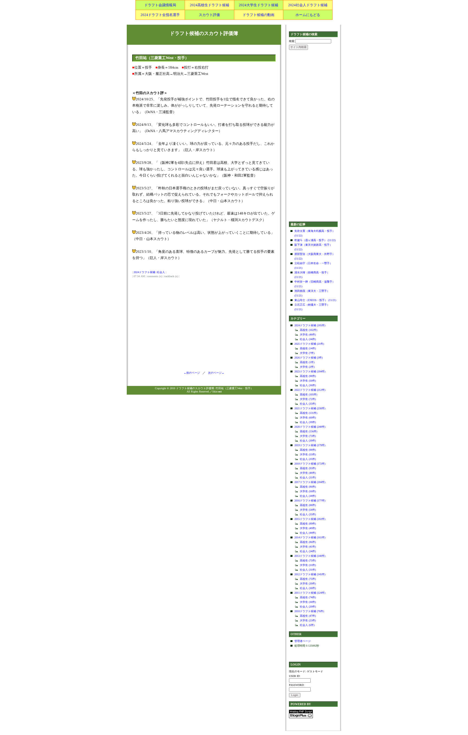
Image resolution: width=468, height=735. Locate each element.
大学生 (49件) (308, 528)
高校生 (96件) (308, 486)
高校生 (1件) (307, 362)
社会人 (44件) (308, 532)
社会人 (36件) (308, 385)
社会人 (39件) (308, 422)
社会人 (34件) (308, 339)
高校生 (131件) (308, 412)
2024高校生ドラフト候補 (209, 5)
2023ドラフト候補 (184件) (309, 371)
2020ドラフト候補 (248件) (309, 426)
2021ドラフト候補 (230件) (309, 408)
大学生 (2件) (307, 366)
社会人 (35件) (308, 403)
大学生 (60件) (308, 417)
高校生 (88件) (308, 505)
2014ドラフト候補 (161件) (309, 537)
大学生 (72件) (308, 399)
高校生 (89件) (308, 523)
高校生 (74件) (308, 597)
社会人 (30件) (308, 588)
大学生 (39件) (308, 583)
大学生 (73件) (308, 435)
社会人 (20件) (308, 606)
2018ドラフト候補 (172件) (309, 463)
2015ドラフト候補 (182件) (309, 518)
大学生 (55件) (308, 454)
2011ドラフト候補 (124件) (309, 592)
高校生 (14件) (308, 348)
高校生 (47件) (308, 615)
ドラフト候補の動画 (258, 15)
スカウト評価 (209, 15)
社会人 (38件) (308, 495)
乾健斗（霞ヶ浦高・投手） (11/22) (315, 240)
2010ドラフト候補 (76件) (309, 611)
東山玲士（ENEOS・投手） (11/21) (315, 300)
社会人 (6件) (307, 625)
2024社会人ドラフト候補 (307, 5)
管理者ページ (302, 641)
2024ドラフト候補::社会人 (149, 272)
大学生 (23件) (308, 620)
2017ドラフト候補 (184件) (309, 482)
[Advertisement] (313, 136)
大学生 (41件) (308, 546)
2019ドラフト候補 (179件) (309, 445)
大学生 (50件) (308, 380)
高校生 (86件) (308, 542)
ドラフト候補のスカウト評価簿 (204, 33)
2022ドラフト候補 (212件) (309, 389)
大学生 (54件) (308, 509)
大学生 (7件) (307, 352)
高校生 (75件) (308, 560)
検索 (291, 41)
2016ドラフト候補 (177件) (309, 500)
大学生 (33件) (308, 565)
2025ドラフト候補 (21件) (309, 343)
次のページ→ (214, 372)
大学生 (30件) (308, 601)
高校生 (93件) (308, 468)
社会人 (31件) (308, 477)
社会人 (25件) (308, 459)
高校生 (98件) (308, 376)
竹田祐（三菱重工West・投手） (162, 58)
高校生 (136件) (308, 431)
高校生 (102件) (308, 329)
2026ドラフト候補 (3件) (308, 357)
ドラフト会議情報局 (160, 5)
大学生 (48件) (308, 334)
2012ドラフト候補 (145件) (309, 574)
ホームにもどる (307, 15)
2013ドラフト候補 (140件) (309, 555)
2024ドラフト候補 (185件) (309, 325)
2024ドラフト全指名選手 (160, 15)
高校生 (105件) (308, 394)
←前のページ (193, 372)
